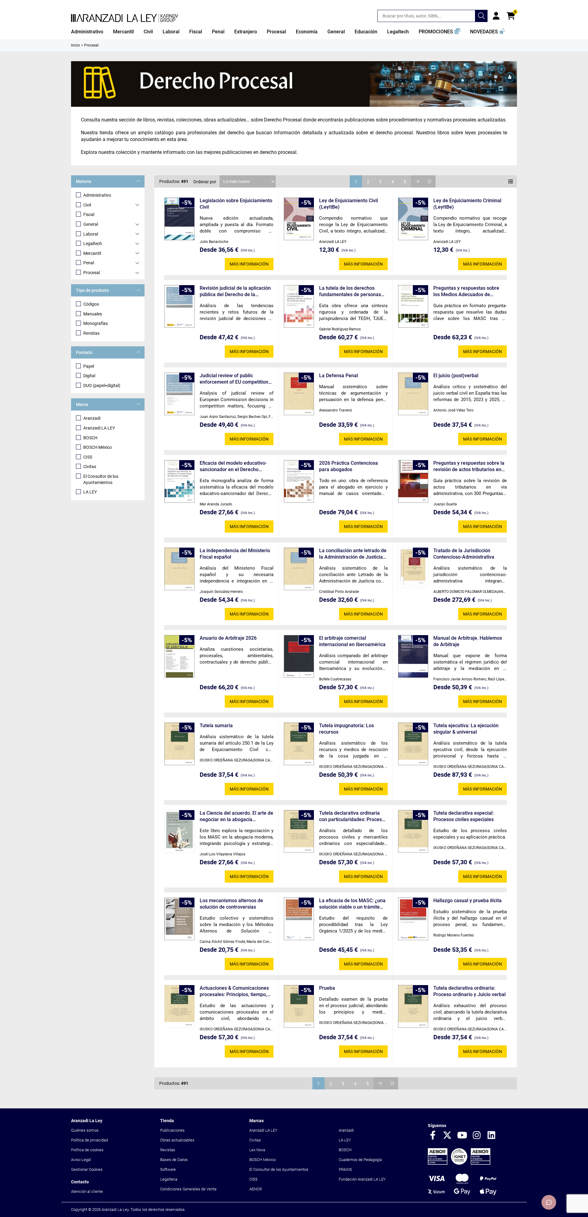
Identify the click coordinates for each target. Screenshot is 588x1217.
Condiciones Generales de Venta (188, 1189)
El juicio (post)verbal (455, 375)
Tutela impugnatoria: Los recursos (346, 729)
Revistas (91, 333)
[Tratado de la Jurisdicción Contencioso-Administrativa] (413, 567)
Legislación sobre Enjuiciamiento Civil (236, 204)
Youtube (462, 1135)
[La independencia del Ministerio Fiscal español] (179, 568)
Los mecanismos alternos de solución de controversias (231, 904)
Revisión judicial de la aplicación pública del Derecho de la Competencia (235, 291)
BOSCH (90, 437)
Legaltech (92, 243)
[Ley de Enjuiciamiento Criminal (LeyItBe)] (413, 218)
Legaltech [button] (398, 32)
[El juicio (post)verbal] (413, 393)
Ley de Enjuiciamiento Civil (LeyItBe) (348, 204)
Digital (89, 375)
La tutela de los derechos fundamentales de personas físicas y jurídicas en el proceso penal (350, 291)
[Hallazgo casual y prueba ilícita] (413, 918)
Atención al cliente (87, 1191)
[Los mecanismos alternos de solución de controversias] (179, 918)
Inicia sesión (496, 16)
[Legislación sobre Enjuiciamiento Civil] (179, 218)
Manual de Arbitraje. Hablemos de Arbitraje (467, 641)
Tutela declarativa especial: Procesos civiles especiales (463, 816)
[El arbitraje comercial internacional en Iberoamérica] (299, 656)
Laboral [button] (171, 32)
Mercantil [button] (123, 32)
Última (429, 181)
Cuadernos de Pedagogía (360, 1159)
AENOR (255, 1189)
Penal (88, 262)
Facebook (433, 1135)
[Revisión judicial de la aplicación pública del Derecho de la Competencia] (179, 306)
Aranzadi (91, 418)
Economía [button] (307, 32)
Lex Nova (257, 1150)
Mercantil (92, 253)
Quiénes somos (85, 1130)
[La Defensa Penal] (299, 393)
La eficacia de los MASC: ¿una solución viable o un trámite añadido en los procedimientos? (352, 904)
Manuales (92, 313)
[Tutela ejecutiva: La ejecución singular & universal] (413, 743)
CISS (87, 457)
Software (168, 1169)
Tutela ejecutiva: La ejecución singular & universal (466, 729)
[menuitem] (87, 31)
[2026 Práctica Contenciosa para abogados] (299, 481)
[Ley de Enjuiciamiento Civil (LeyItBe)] (299, 218)
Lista (511, 181)
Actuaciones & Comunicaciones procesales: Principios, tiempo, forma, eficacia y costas (234, 991)
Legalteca (168, 1179)
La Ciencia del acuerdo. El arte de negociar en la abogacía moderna (236, 816)
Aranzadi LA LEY (99, 428)
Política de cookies (87, 1150)
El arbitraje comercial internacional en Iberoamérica (352, 641)
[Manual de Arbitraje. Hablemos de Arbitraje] (413, 656)
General (90, 224)
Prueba (327, 988)
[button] (439, 31)
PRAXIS (345, 1169)
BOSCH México (97, 447)
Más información (249, 264)
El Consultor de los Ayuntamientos (100, 479)
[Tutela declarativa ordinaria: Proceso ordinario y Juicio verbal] (413, 1006)
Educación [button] (366, 32)
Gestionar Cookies (87, 1169)
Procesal (91, 272)
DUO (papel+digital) (101, 385)
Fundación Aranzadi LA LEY (362, 1179)
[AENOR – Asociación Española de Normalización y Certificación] (459, 1163)
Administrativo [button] (87, 32)
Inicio (75, 45)
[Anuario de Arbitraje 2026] (179, 656)
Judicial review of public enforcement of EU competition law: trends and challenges (234, 379)
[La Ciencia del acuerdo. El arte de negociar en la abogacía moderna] (179, 831)
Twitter (447, 1135)
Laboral (90, 234)
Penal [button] (218, 32)
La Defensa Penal (338, 375)
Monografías (95, 323)
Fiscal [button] (195, 32)
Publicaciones (172, 1130)
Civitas (89, 466)
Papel (88, 366)
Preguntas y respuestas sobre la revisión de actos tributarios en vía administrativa (468, 466)
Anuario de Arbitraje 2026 (228, 638)
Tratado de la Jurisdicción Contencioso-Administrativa (463, 554)
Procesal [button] (276, 32)
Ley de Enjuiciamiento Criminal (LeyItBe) (467, 204)
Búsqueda (481, 16)
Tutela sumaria (216, 725)
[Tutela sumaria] (179, 743)
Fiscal (88, 214)
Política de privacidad (89, 1140)
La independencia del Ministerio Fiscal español (235, 554)
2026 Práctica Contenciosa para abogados (348, 466)
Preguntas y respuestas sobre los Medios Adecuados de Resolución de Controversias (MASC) (466, 291)
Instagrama (477, 1135)
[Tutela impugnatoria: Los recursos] (299, 743)
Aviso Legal (81, 1159)
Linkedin (491, 1135)
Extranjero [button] (245, 32)
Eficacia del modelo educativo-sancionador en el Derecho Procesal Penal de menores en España (233, 466)
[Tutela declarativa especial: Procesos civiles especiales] (413, 831)
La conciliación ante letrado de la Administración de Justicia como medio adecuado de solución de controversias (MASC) (352, 554)
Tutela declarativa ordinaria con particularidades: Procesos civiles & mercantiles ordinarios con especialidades (353, 816)
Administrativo (97, 195)
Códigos (91, 304)
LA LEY (90, 491)
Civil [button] (148, 32)
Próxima (417, 181)
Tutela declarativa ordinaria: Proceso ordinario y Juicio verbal (469, 991)
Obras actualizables (177, 1140)
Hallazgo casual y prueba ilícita (467, 900)
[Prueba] (299, 1006)
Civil (87, 205)
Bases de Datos (174, 1159)
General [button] (336, 32)
